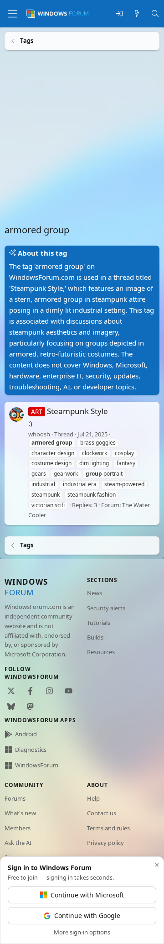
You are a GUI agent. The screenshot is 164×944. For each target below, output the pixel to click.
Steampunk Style (69, 411)
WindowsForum (36, 765)
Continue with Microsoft (87, 895)
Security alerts (106, 608)
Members (18, 828)
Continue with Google (87, 915)
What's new (20, 813)
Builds (95, 637)
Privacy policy (105, 843)
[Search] (155, 14)
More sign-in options (82, 932)
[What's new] (137, 14)
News (94, 593)
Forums (15, 798)
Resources (101, 652)
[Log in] (119, 14)
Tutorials (98, 623)
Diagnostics (30, 749)
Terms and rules (108, 828)
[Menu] (12, 14)
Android (26, 734)
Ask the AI (18, 843)
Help (93, 798)
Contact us (101, 813)
